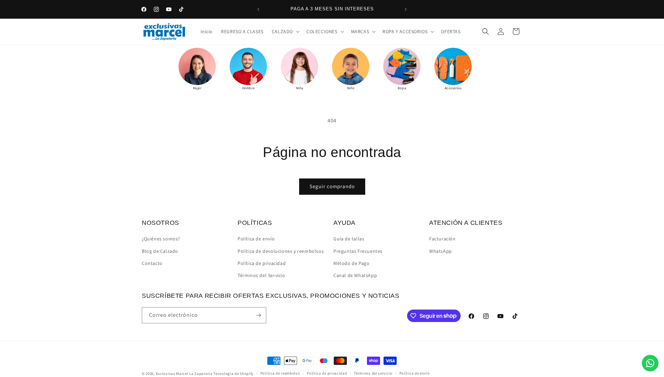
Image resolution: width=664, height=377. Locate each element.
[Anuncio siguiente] (405, 9)
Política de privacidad (262, 263)
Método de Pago (351, 263)
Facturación (442, 239)
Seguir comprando (332, 186)
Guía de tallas (348, 239)
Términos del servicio (373, 373)
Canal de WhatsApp (355, 275)
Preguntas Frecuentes (357, 251)
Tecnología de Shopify (233, 373)
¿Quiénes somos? (161, 239)
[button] (285, 31)
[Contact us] (650, 363)
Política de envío (256, 239)
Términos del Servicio (261, 275)
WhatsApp (440, 251)
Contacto (152, 263)
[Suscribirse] (258, 315)
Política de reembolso (280, 373)
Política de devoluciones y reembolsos (281, 251)
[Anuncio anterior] (258, 9)
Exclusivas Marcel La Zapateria (184, 373)
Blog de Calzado (160, 251)
